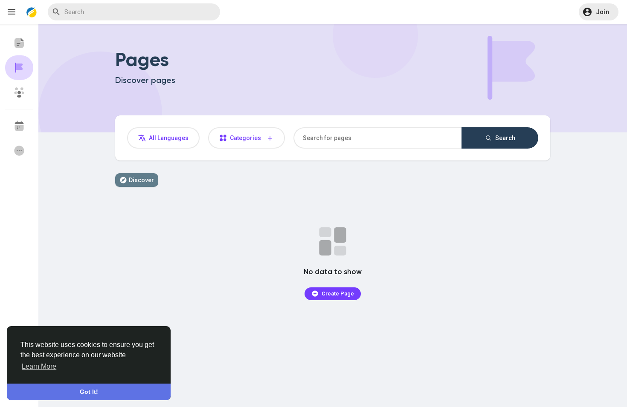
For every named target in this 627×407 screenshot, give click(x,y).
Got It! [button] (89, 391)
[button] (598, 11)
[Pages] (19, 67)
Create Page (337, 293)
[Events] (19, 126)
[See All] (19, 150)
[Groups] (19, 92)
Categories (247, 138)
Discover (141, 180)
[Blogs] (19, 43)
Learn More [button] (39, 366)
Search (504, 138)
